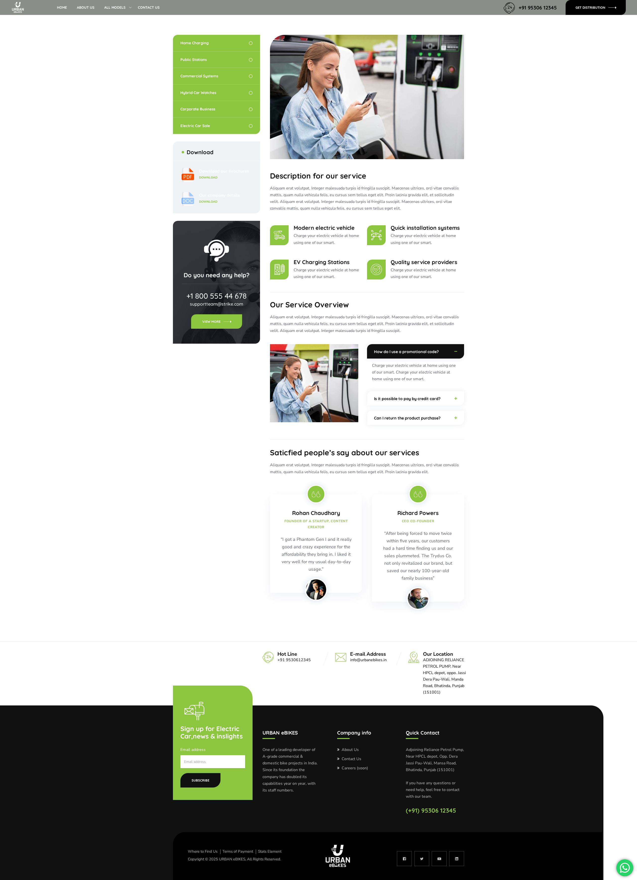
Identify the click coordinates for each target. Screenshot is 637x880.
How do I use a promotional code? (406, 351)
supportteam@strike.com (216, 304)
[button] (415, 351)
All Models (114, 7)
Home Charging (194, 43)
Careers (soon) (355, 768)
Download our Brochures (224, 174)
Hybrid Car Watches (198, 92)
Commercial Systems (199, 76)
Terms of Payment (237, 851)
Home (62, 7)
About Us (85, 7)
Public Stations (193, 59)
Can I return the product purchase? (407, 418)
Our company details (219, 198)
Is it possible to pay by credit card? (407, 398)
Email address (193, 749)
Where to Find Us (202, 851)
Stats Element (269, 851)
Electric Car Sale (195, 125)
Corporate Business (197, 109)
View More (211, 322)
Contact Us (148, 7)
